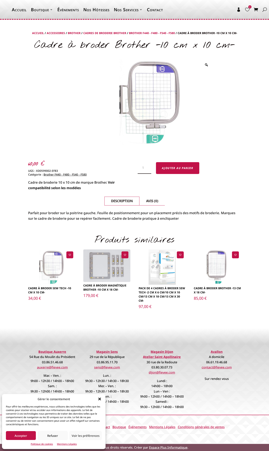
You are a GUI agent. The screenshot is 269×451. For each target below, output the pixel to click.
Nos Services (126, 9)
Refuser (52, 436)
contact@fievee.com (217, 367)
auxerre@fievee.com (52, 367)
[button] (100, 399)
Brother (74, 33)
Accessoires (56, 33)
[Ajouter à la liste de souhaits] (69, 254)
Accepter (21, 436)
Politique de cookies (42, 444)
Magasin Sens (107, 352)
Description (122, 201)
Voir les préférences (85, 436)
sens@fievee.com (107, 367)
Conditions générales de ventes (201, 427)
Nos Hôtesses (96, 9)
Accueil (19, 9)
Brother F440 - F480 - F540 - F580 (152, 33)
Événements (137, 427)
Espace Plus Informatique (168, 447)
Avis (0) (152, 201)
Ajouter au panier (177, 168)
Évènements (68, 9)
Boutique (40, 9)
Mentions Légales (67, 444)
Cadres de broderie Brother (104, 33)
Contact (155, 9)
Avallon (217, 352)
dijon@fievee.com (162, 372)
